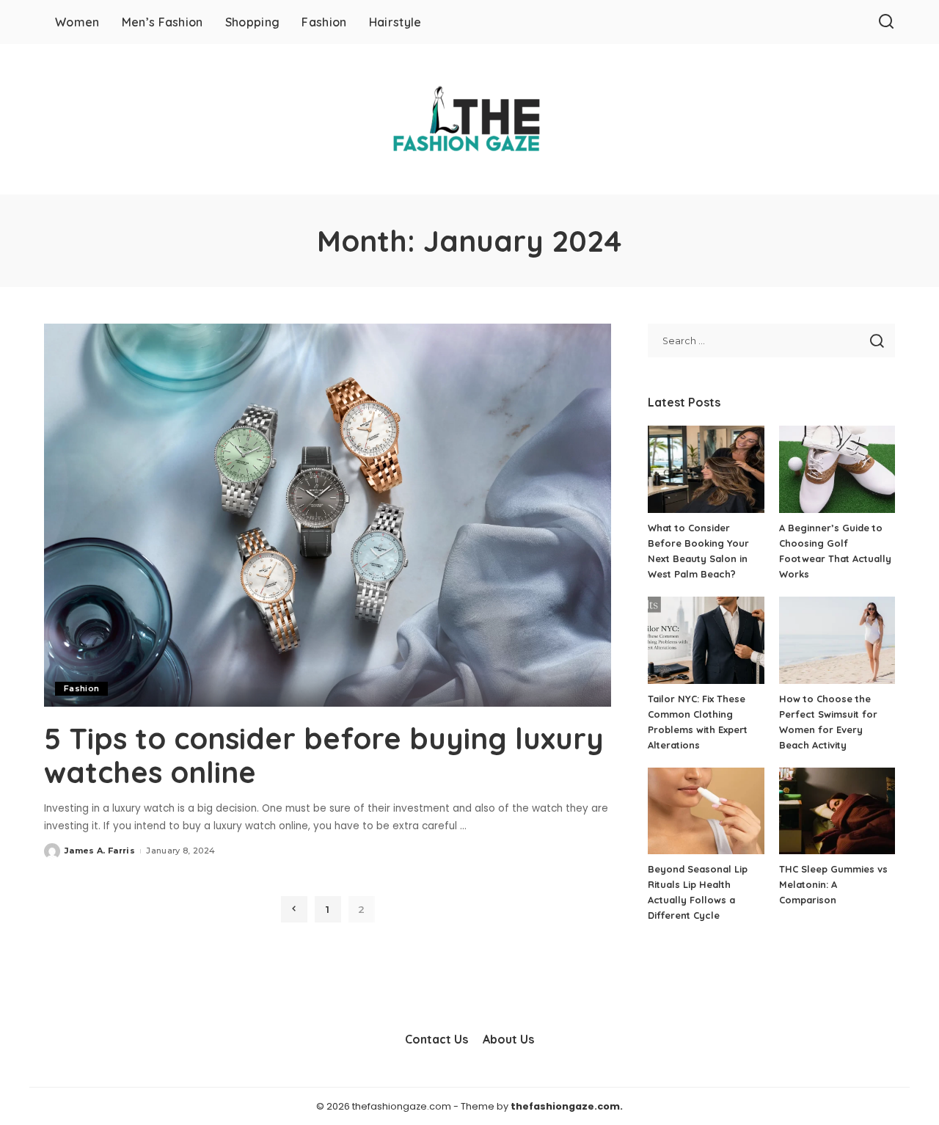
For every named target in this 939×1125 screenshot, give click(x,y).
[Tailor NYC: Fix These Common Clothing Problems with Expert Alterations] (706, 640)
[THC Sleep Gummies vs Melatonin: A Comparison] (837, 811)
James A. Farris (100, 850)
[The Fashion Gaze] (469, 119)
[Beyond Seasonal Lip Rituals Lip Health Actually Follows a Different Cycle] (706, 811)
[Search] (886, 22)
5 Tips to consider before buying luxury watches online (324, 755)
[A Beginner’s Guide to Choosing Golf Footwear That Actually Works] (837, 469)
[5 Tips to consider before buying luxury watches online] (327, 515)
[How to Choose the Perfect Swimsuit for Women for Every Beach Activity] (837, 640)
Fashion (81, 688)
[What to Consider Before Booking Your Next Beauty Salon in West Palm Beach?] (706, 469)
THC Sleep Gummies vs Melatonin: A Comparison (833, 884)
